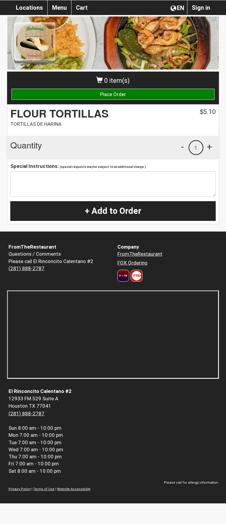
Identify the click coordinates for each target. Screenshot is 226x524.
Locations (29, 7)
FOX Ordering (132, 263)
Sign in (201, 7)
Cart (82, 7)
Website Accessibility (73, 489)
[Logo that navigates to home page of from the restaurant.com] (123, 276)
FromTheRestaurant (139, 254)
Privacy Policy (20, 489)
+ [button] (209, 146)
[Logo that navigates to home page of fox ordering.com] (135, 276)
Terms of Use (43, 489)
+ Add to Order (113, 211)
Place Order (113, 94)
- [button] (182, 146)
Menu (59, 7)
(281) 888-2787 (26, 268)
